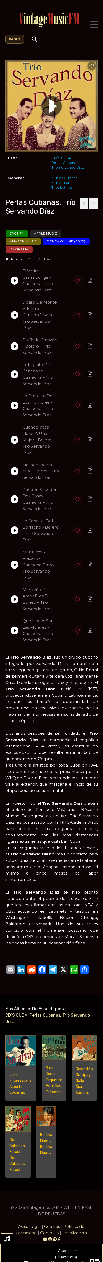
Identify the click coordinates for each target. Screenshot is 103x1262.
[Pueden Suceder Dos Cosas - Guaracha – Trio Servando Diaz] (14, 499)
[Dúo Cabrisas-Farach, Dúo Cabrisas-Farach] (18, 1119)
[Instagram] (50, 1239)
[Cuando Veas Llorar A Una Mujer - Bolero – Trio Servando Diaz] (14, 440)
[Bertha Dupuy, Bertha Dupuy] (46, 1116)
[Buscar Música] (34, 39)
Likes (47, 259)
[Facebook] (59, 1239)
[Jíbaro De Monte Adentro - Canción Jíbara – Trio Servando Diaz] (14, 315)
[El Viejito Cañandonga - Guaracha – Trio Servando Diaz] (14, 281)
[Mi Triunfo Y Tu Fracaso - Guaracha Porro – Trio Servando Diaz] (14, 565)
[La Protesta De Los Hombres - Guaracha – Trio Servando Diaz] (14, 405)
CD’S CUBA (61, 158)
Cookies (52, 1226)
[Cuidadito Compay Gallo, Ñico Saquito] (84, 1048)
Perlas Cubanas (65, 162)
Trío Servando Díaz (68, 167)
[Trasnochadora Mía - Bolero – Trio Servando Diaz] (14, 471)
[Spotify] (55, 1239)
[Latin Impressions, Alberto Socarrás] (20, 1050)
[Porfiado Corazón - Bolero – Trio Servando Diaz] (14, 346)
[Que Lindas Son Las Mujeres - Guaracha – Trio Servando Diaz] (14, 630)
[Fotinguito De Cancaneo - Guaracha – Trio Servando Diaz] (14, 374)
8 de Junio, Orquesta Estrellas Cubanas (54, 1080)
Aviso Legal (29, 1226)
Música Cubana (65, 178)
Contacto (49, 1232)
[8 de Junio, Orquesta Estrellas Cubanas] (54, 1047)
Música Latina (63, 183)
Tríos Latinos (62, 187)
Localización (74, 1232)
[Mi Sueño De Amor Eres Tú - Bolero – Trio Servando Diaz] (14, 599)
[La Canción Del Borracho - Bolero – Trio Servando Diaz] (14, 530)
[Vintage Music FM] (51, 20)
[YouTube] (45, 1239)
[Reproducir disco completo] (51, 106)
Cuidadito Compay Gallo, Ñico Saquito (84, 1080)
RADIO (14, 39)
